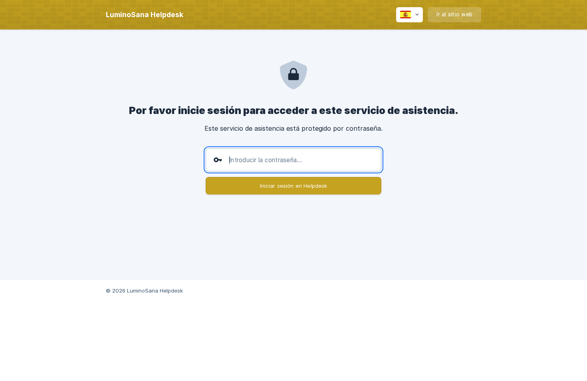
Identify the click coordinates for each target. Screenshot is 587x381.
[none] (144, 14)
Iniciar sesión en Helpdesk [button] (293, 186)
